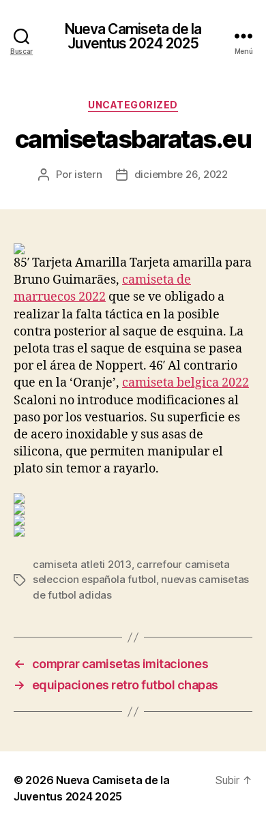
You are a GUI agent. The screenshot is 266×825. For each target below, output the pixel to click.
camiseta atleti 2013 (82, 564)
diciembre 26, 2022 (181, 174)
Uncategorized (133, 104)
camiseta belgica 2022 (185, 383)
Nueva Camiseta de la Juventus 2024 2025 (133, 36)
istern (88, 174)
